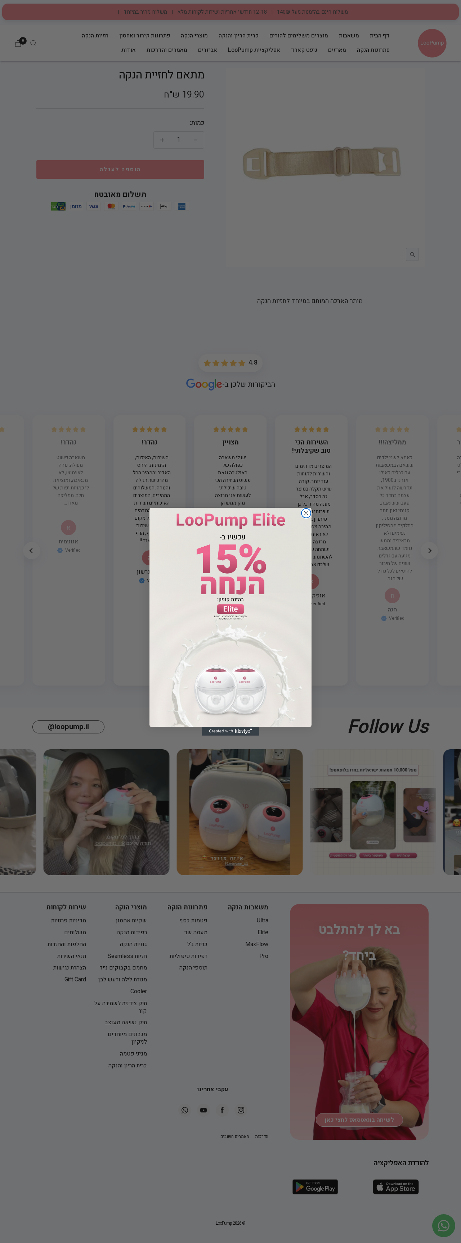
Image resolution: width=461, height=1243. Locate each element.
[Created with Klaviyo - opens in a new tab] (230, 731)
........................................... (230, 620)
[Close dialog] (306, 513)
